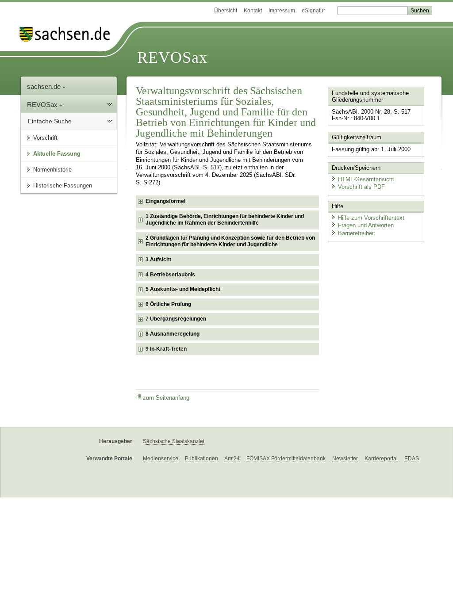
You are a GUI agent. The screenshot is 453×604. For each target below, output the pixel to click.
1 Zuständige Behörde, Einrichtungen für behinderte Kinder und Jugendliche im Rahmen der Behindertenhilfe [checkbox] (225, 219)
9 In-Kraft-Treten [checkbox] (166, 349)
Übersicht (225, 11)
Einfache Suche (50, 121)
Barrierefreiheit (356, 233)
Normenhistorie (52, 169)
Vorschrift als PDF (361, 186)
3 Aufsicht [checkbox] (158, 259)
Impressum (282, 11)
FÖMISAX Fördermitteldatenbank (286, 458)
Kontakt (253, 11)
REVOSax (172, 57)
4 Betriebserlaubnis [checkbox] (170, 274)
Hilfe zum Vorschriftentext (371, 217)
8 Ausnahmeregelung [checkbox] (173, 334)
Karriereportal (381, 458)
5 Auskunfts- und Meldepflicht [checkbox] (183, 289)
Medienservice (160, 458)
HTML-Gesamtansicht (366, 179)
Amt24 (232, 458)
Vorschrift (45, 137)
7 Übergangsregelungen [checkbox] (176, 319)
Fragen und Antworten (366, 225)
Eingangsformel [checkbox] (165, 201)
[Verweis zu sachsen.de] (68, 34)
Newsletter (345, 458)
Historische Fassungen (62, 185)
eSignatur (313, 11)
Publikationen (201, 458)
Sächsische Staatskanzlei (173, 441)
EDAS (411, 458)
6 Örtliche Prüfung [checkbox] (168, 304)
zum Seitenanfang (166, 398)
